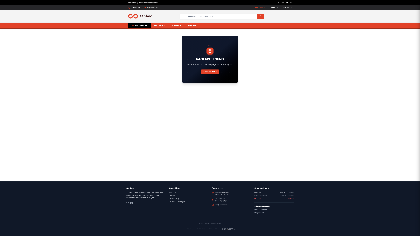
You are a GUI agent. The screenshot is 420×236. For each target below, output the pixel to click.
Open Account (260, 8)
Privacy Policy (174, 199)
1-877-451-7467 (221, 201)
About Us (274, 8)
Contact (172, 196)
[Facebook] (127, 203)
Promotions (192, 25)
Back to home (210, 72)
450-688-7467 (220, 199)
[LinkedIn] (131, 203)
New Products (159, 25)
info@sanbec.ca (221, 205)
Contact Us (287, 8)
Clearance (176, 25)
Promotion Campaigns (177, 202)
